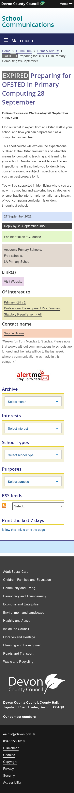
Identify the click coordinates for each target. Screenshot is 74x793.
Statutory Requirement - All (23, 314)
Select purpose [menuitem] (18, 481)
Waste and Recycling (18, 661)
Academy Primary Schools (22, 249)
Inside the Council (16, 628)
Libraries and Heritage (19, 637)
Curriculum (24, 51)
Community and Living (19, 588)
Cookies (9, 754)
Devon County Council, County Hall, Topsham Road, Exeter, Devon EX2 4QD (33, 704)
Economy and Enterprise (20, 604)
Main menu (22, 40)
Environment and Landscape (23, 612)
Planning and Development (22, 645)
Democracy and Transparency (24, 596)
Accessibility (12, 782)
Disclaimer (11, 748)
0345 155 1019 (14, 741)
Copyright (10, 761)
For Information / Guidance (22, 236)
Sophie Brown (14, 333)
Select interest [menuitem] (18, 428)
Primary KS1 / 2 (48, 51)
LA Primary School (17, 261)
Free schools (13, 255)
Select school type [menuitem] (21, 455)
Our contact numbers (19, 716)
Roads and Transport (18, 653)
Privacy (8, 768)
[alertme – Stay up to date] (33, 375)
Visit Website (13, 281)
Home (6, 51)
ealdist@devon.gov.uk (19, 734)
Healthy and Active (16, 620)
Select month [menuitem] (17, 401)
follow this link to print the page (23, 529)
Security (9, 775)
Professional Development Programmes (32, 308)
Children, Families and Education (27, 579)
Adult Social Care (15, 571)
